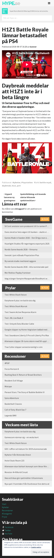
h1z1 (14, 185)
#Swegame (7, 513)
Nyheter (16, 182)
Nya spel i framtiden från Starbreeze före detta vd (27, 484)
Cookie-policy (36, 547)
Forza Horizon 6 (12, 369)
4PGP (7, 363)
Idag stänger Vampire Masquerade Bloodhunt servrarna (28, 278)
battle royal (45, 182)
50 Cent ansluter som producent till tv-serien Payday (28, 226)
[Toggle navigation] (49, 3)
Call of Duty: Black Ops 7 (15, 409)
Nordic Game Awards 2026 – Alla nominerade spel (26, 267)
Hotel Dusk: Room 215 (14, 460)
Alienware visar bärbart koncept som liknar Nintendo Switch (28, 466)
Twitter (7, 530)
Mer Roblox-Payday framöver (18, 272)
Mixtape (8, 386)
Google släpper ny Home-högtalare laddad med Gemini (28, 329)
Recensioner (7, 510)
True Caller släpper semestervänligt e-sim (23, 347)
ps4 (18, 185)
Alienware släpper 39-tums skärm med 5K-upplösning (28, 341)
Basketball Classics (13, 404)
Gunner (33, 46)
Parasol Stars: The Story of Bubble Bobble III (25, 392)
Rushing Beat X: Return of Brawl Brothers (23, 374)
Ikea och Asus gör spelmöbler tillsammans (24, 478)
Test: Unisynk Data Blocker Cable (19, 323)
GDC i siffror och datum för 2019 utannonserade (26, 449)
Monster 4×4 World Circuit (16, 472)
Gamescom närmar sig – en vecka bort (22, 437)
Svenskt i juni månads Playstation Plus (22, 255)
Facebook (8, 527)
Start (4, 504)
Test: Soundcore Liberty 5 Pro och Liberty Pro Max (27, 335)
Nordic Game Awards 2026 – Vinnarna (21, 249)
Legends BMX (10, 415)
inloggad (19, 208)
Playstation (27, 182)
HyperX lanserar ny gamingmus (9, 197)
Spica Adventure (12, 398)
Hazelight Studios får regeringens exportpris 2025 (27, 243)
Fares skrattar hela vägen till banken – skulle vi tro (27, 232)
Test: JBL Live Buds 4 (14, 318)
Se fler (45, 219)
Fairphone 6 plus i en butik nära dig (20, 300)
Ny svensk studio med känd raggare (20, 261)
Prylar (4, 516)
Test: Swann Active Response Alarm (20, 312)
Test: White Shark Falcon (16, 294)
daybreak (6, 185)
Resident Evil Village (14, 380)
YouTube (8, 533)
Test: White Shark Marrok (16, 306)
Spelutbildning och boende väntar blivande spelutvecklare (33, 197)
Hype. (11, 3)
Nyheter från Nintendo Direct (18, 454)
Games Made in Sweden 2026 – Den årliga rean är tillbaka (28, 237)
